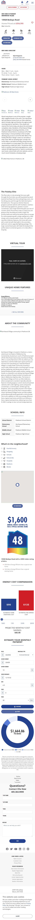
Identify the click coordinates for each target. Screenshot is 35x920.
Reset (18, 711)
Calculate (18, 706)
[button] (30, 100)
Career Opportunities (17, 877)
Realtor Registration (17, 871)
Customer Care (17, 861)
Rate (2, 682)
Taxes (2, 689)
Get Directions (6, 42)
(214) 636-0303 (17, 58)
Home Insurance (5, 674)
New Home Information (17, 868)
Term (2, 697)
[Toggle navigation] (32, 2)
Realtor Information (17, 881)
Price (2, 651)
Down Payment (5, 659)
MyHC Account (17, 858)
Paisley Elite (6, 26)
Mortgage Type (21, 651)
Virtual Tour (6, 38)
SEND (17, 841)
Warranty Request (17, 875)
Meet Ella (17, 873)
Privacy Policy (17, 863)
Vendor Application (17, 879)
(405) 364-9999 (17, 59)
